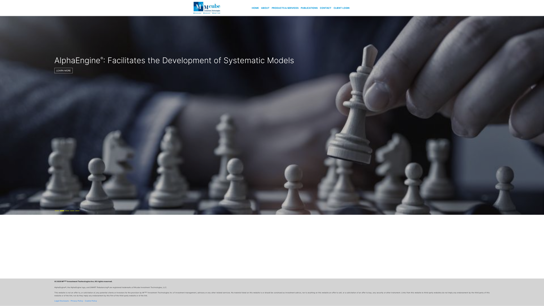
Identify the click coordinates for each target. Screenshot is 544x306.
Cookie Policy (91, 301)
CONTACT (325, 8)
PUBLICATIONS (309, 8)
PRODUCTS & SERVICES (285, 8)
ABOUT (265, 8)
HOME (255, 8)
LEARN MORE (63, 70)
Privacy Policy (77, 301)
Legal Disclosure (61, 301)
